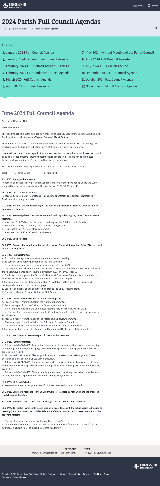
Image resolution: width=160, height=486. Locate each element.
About (63, 474)
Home (4, 29)
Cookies (97, 474)
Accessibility (74, 474)
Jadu (24, 477)
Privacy (107, 474)
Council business (19, 29)
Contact (86, 474)
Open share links (156, 27)
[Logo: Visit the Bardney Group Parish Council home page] (14, 6)
